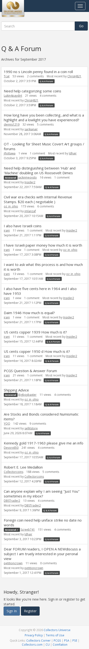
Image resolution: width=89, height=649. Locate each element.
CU (48, 644)
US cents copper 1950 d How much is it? (37, 351)
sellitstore (31, 428)
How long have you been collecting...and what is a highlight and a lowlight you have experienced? (44, 117)
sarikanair (31, 129)
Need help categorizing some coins (32, 91)
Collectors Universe (57, 630)
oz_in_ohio (11, 206)
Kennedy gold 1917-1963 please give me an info (43, 443)
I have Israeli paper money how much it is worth (43, 245)
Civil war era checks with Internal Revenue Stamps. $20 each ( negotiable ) (38, 199)
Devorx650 (11, 448)
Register (30, 611)
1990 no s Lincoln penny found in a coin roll (38, 71)
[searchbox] (38, 26)
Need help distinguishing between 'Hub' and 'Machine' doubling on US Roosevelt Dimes (39, 170)
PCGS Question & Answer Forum (30, 370)
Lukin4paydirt (13, 96)
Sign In (12, 611)
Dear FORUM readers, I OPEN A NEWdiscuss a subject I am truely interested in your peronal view (42, 554)
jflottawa (9, 153)
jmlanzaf (30, 211)
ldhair (73, 153)
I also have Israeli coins (23, 225)
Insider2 (29, 182)
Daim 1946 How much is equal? (29, 312)
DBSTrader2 (12, 501)
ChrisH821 (74, 76)
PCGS (57, 640)
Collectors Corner (38, 640)
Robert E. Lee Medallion (23, 467)
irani (7, 230)
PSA (66, 640)
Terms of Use (55, 635)
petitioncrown (13, 563)
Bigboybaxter (27, 395)
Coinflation (60, 644)
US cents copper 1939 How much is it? (35, 332)
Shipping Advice (16, 390)
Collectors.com (32, 644)
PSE (74, 640)
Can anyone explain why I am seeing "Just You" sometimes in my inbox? (42, 493)
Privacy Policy (34, 635)
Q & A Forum (46, 81)
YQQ (7, 424)
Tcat (6, 76)
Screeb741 (28, 530)
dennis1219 (11, 124)
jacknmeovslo (27, 177)
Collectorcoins (13, 472)
